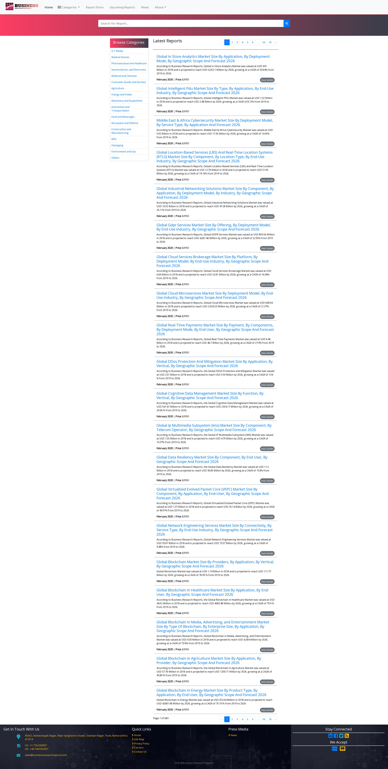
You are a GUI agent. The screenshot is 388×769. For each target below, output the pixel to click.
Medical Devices (120, 57)
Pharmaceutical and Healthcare (129, 63)
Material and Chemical (124, 76)
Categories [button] (69, 7)
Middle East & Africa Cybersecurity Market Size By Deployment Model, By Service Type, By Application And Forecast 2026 (215, 122)
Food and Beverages (123, 116)
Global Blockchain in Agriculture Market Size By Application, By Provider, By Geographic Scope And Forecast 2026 (209, 660)
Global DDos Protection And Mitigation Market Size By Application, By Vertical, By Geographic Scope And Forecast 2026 (215, 363)
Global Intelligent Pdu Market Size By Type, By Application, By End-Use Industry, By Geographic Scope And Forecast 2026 (215, 90)
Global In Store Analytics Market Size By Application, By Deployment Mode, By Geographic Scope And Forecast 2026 (213, 58)
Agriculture (117, 88)
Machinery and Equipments (126, 100)
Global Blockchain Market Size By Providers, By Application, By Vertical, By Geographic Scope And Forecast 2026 (215, 564)
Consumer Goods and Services (128, 82)
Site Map (139, 739)
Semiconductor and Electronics (128, 69)
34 (263, 42)
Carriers (138, 747)
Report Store (95, 7)
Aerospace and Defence (124, 123)
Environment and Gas (123, 151)
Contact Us (140, 751)
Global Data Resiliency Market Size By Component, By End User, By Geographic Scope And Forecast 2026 (212, 459)
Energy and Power (121, 94)
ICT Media (117, 51)
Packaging (117, 145)
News (145, 7)
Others (115, 157)
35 (270, 42)
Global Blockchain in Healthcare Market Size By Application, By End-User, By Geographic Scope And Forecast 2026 (213, 592)
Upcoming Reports (122, 7)
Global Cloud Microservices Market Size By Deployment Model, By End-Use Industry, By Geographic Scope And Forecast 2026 (215, 295)
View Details (267, 80)
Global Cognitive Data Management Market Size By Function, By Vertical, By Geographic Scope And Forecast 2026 (210, 395)
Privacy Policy (141, 743)
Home (49, 7)
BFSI (113, 139)
